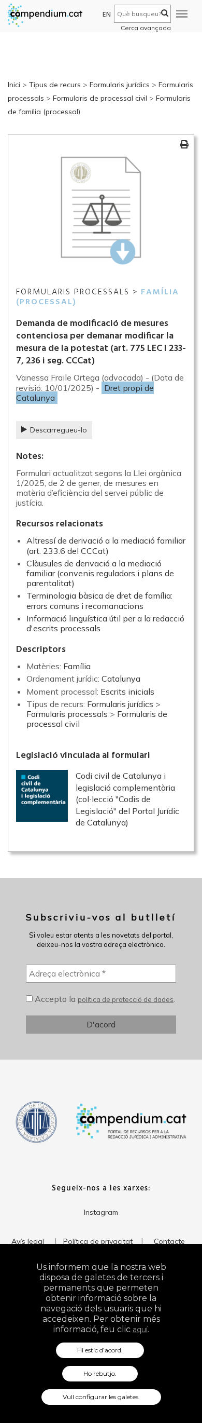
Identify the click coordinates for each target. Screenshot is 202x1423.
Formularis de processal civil (100, 98)
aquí (140, 1329)
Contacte (169, 1241)
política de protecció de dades (126, 999)
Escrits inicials (127, 691)
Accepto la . (104, 999)
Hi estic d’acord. (100, 1350)
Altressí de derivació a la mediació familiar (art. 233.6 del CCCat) (105, 545)
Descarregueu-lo (58, 430)
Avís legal (27, 1241)
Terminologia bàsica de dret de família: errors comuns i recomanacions (99, 600)
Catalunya (121, 678)
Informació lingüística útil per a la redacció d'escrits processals (105, 623)
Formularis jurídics (120, 84)
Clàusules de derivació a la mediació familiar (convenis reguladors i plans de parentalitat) (100, 573)
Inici (14, 84)
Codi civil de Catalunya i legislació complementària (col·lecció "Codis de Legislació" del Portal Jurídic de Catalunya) (127, 799)
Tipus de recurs (55, 84)
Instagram (101, 1212)
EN (107, 14)
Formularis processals (67, 714)
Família (77, 666)
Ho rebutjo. (100, 1373)
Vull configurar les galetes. (101, 1397)
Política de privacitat (98, 1241)
